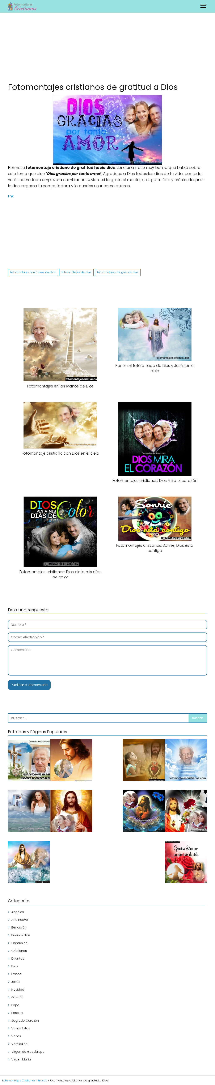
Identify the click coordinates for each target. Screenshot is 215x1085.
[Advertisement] (107, 48)
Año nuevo (19, 919)
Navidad (17, 989)
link (11, 196)
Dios (14, 966)
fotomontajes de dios (76, 272)
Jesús (15, 981)
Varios (16, 1036)
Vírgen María (21, 1059)
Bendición (18, 927)
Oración (17, 997)
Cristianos (19, 950)
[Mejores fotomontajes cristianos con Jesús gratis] (144, 760)
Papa (15, 1005)
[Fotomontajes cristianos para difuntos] (186, 760)
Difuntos (17, 958)
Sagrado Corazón (25, 1020)
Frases (16, 974)
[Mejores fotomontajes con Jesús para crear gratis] (29, 862)
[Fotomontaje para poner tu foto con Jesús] (144, 811)
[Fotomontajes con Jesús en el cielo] (29, 811)
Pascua (17, 1013)
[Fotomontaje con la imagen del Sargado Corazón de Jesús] (71, 811)
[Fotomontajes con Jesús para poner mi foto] (71, 760)
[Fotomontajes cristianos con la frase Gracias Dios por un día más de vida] (186, 862)
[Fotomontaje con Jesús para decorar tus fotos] (186, 811)
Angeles (17, 912)
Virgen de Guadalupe (28, 1051)
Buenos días (20, 935)
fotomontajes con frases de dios (33, 272)
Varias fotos (20, 1028)
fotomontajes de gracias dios (117, 272)
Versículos (19, 1044)
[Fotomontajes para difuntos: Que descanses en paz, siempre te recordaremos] (29, 760)
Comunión (19, 943)
